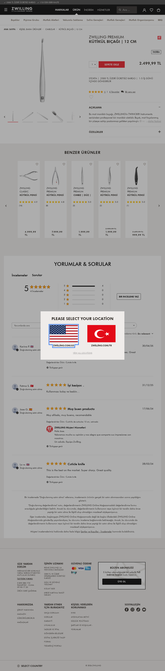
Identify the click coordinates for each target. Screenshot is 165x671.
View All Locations (82, 353)
